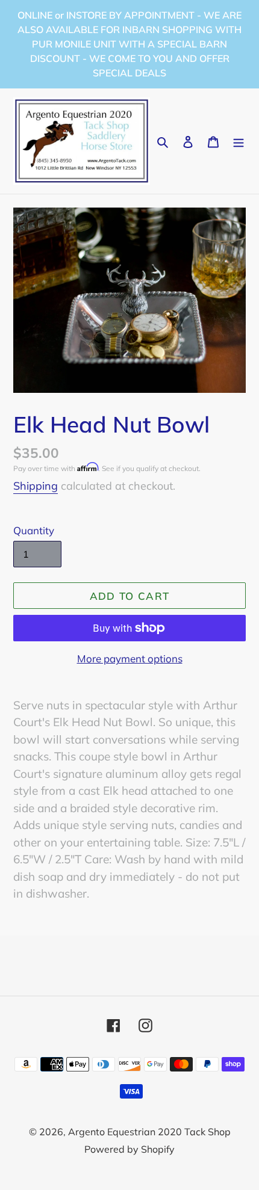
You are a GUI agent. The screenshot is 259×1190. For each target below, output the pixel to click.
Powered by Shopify (129, 1149)
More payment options (130, 658)
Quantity (33, 530)
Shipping (35, 486)
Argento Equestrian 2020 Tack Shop (149, 1132)
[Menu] (238, 141)
